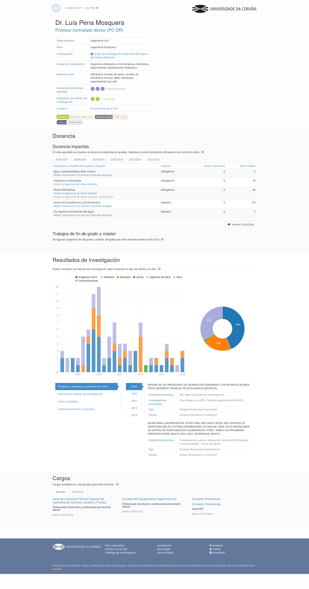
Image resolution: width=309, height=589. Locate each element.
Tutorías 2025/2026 (242, 224)
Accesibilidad (165, 552)
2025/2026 (80, 159)
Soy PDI (90, 7)
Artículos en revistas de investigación (80, 394)
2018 (134, 415)
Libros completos (68, 401)
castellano (72, 7)
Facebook (217, 545)
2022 (134, 393)
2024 (134, 386)
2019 (134, 408)
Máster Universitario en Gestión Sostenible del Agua (82, 175)
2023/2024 (117, 159)
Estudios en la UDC (116, 549)
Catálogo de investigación (120, 552)
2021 (134, 400)
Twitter (216, 549)
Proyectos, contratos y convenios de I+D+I (83, 386)
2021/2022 (154, 159)
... (134, 422)
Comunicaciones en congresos (76, 409)
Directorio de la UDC (105, 108)
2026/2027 (61, 159)
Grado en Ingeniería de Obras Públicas (75, 184)
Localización (164, 545)
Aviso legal (163, 549)
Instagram (218, 552)
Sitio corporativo (114, 545)
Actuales (60, 491)
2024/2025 (98, 159)
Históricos (78, 491)
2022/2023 (135, 159)
